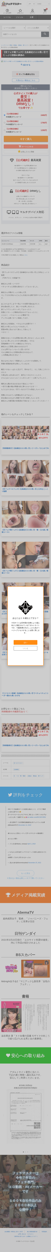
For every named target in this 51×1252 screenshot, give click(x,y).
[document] (25, 626)
